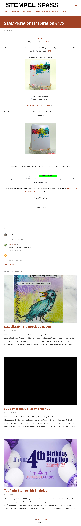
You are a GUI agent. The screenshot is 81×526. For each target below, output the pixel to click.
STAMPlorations (49, 42)
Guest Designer (27, 11)
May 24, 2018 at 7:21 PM (16, 260)
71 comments (13, 513)
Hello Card (24, 222)
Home (5, 11)
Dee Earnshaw (13, 255)
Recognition (15, 11)
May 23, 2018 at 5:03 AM (16, 250)
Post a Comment (9, 264)
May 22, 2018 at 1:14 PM (16, 240)
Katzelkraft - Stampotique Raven (27, 326)
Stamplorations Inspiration (37, 222)
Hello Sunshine (44, 105)
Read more (73, 349)
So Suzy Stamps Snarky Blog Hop (27, 408)
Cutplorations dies (15, 222)
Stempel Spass (31, 5)
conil (10, 234)
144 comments (13, 431)
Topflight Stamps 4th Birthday (25, 490)
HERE (49, 51)
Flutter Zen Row (32, 105)
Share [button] (73, 222)
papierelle (12, 244)
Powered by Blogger (41, 519)
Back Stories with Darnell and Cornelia (47, 11)
